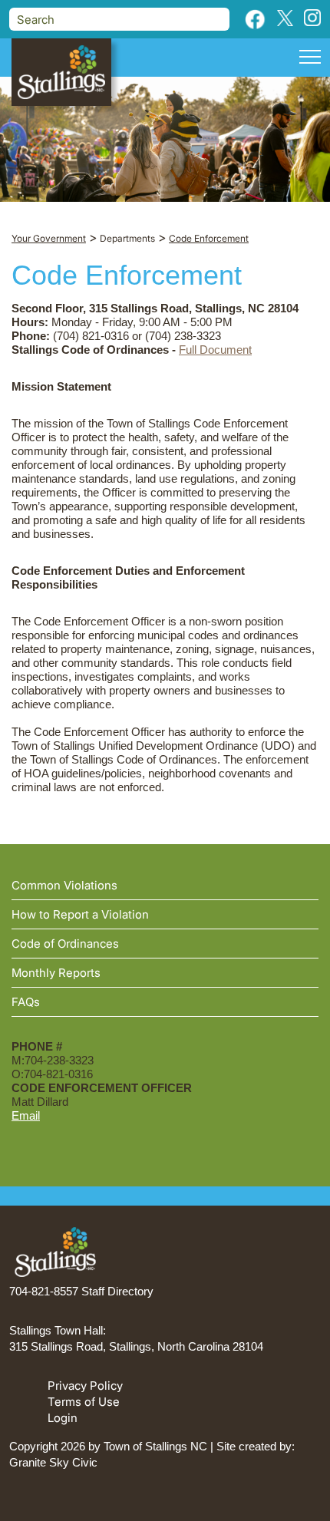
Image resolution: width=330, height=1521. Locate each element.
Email (26, 1115)
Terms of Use (84, 1401)
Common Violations (64, 885)
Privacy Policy (85, 1385)
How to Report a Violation (80, 914)
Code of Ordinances (65, 943)
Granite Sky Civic (53, 1462)
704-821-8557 (43, 1291)
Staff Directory (117, 1291)
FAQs (26, 1002)
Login (63, 1417)
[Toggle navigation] (310, 59)
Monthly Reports (56, 972)
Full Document (215, 349)
